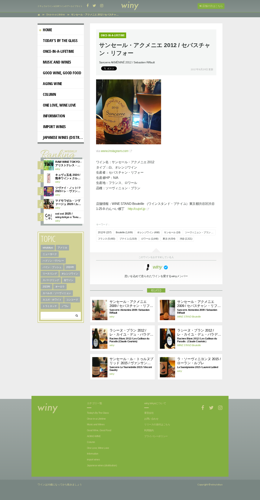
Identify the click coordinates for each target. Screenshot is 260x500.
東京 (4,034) (169, 238)
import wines (54, 126)
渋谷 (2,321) (186, 238)
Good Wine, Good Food (62, 73)
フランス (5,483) (106, 238)
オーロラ (60, 286)
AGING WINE (52, 83)
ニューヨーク (50, 254)
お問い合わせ (151, 418)
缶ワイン (68, 280)
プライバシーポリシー (156, 436)
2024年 (70, 267)
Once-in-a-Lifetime (58, 51)
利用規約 (149, 430)
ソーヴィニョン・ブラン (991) (200, 232)
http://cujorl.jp (136, 209)
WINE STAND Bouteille (188, 316)
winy (111, 316)
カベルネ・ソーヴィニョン (57, 293)
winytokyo (48, 247)
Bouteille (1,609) (124, 232)
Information (54, 116)
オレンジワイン (70, 273)
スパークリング (51, 280)
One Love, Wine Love (59, 105)
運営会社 (149, 412)
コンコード (72, 299)
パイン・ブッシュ (52, 267)
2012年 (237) (105, 232)
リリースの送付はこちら (157, 424)
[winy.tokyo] (130, 6)
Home (47, 29)
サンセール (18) (172, 232)
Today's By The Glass (60, 40)
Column (49, 94)
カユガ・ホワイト (52, 299)
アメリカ (62, 247)
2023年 (46, 286)
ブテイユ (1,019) (128, 238)
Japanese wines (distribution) (63, 137)
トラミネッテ (50, 306)
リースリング (50, 273)
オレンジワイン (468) (148, 232)
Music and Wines (57, 62)
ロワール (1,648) (149, 238)
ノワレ (65, 306)
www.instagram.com (114, 151)
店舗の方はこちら (212, 6)
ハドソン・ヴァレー (53, 260)
